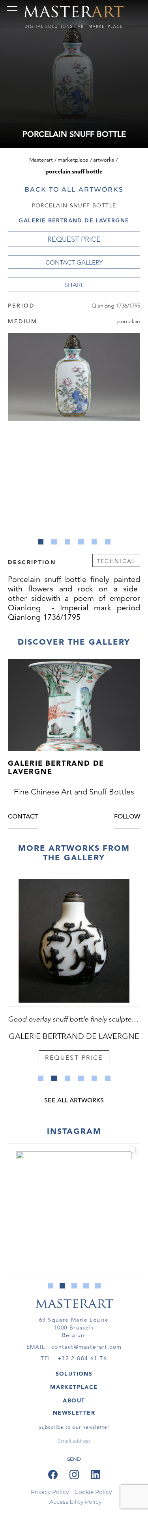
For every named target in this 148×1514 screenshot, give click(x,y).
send (74, 1459)
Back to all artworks (73, 189)
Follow (127, 817)
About (74, 1400)
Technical (116, 561)
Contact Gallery (74, 262)
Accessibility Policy (75, 1502)
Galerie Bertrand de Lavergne (74, 220)
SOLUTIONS (74, 1373)
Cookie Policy (93, 1492)
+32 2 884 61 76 (82, 1358)
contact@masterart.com (86, 1346)
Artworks (103, 159)
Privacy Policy (50, 1492)
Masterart (41, 159)
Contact (23, 817)
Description (32, 562)
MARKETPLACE (73, 1387)
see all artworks (74, 1101)
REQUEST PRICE (74, 239)
